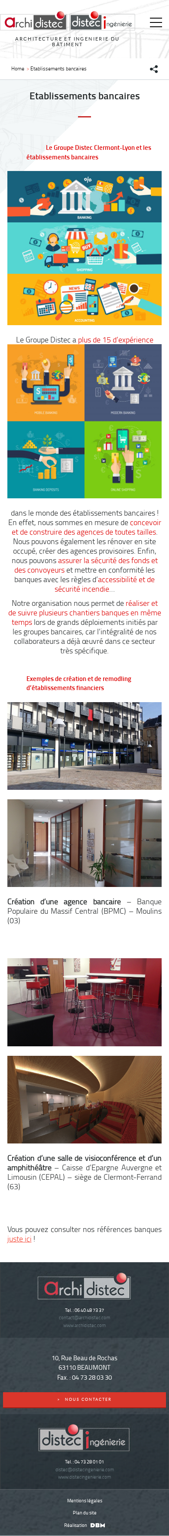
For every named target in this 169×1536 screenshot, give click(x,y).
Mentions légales (84, 1500)
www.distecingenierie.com (84, 1476)
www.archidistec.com (84, 1325)
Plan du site (85, 1512)
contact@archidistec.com (84, 1317)
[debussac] (96, 1525)
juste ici (19, 1238)
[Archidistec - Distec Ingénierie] (67, 21)
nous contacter (84, 1399)
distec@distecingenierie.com (84, 1469)
